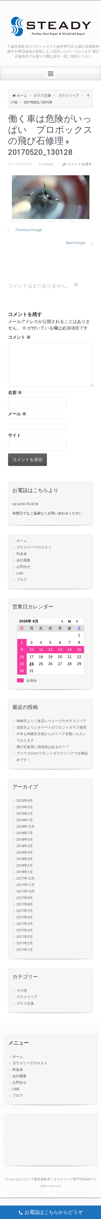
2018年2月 (24, 865)
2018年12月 (25, 826)
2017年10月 (25, 891)
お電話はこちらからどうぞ (54, 1212)
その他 (21, 990)
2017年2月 (24, 943)
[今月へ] (69, 621)
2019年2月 (24, 813)
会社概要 (23, 560)
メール (17, 413)
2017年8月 (24, 904)
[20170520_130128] (50, 197)
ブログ (21, 580)
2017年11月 (25, 885)
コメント (19, 337)
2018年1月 (24, 872)
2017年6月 (24, 917)
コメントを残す (79, 164)
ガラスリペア (68, 95)
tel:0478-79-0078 (25, 504)
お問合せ (23, 567)
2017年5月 (24, 924)
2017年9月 (24, 898)
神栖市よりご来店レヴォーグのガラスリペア (51, 721)
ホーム (22, 95)
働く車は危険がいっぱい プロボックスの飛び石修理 (50, 129)
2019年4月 (24, 801)
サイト (14, 435)
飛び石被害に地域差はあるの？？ (42, 747)
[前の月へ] (60, 621)
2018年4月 (24, 852)
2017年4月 (24, 930)
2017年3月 (24, 937)
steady (48, 164)
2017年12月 (25, 878)
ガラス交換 (42, 95)
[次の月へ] (79, 621)
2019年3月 (24, 807)
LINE (19, 573)
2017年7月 (24, 911)
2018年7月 (24, 833)
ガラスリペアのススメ (33, 547)
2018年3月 (24, 859)
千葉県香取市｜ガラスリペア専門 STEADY (61, 1179)
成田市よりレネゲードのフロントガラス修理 (51, 727)
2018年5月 (24, 846)
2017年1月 (24, 950)
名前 (15, 392)
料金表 (21, 554)
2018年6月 (24, 839)
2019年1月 (24, 820)
